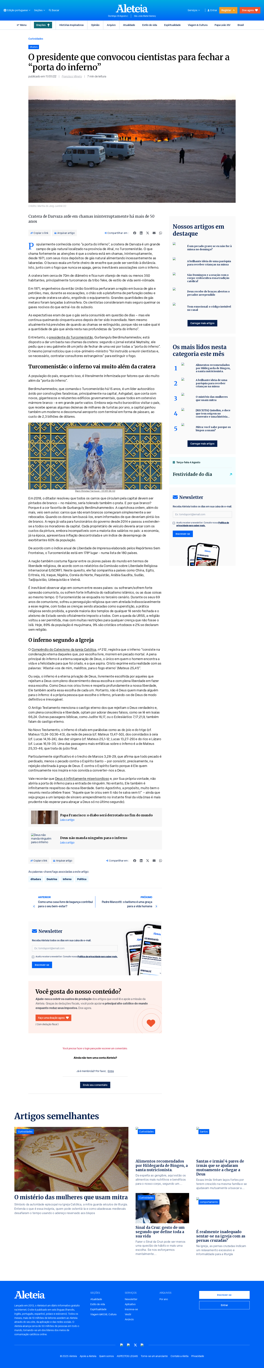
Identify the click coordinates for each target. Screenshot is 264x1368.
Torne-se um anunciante (154, 1356)
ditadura (36, 879)
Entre (111, 1071)
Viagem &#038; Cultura (103, 1314)
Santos (204, 1131)
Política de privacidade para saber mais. (98, 956)
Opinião (95, 25)
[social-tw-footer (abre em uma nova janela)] (135, 1345)
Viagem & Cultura (197, 25)
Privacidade (197, 1356)
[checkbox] (33, 957)
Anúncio (129, 1319)
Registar (226, 10)
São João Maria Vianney (145, 16)
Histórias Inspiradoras (71, 25)
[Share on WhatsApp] (160, 233)
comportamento (209, 1202)
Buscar (55, 10)
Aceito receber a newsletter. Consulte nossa (77, 956)
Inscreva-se (131, 1309)
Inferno (67, 879)
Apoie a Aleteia (88, 1356)
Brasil (241, 25)
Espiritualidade (172, 25)
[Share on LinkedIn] (141, 233)
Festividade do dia (192, 474)
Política (81, 879)
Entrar (213, 10)
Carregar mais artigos (202, 323)
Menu (23, 25)
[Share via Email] (154, 233)
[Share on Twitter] (147, 233)
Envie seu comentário (95, 1085)
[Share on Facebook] (134, 233)
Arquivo (111, 25)
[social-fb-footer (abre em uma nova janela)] (128, 1345)
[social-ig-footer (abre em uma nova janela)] (142, 1345)
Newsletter (131, 1299)
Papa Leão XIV (222, 25)
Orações (41, 25)
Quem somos (106, 1356)
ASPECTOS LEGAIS (127, 1356)
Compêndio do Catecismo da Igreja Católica (64, 649)
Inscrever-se (42, 964)
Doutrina (52, 879)
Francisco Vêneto (72, 76)
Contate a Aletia (179, 1356)
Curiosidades (35, 38)
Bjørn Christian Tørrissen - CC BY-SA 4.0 (95, 491)
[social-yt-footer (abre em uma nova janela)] (121, 1345)
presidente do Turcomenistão (71, 337)
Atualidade (129, 25)
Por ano (163, 1299)
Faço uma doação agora (51, 1017)
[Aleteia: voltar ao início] (132, 8)
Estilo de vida (149, 25)
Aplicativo (130, 1304)
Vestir (128, 1314)
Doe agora (248, 10)
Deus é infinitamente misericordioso (82, 779)
